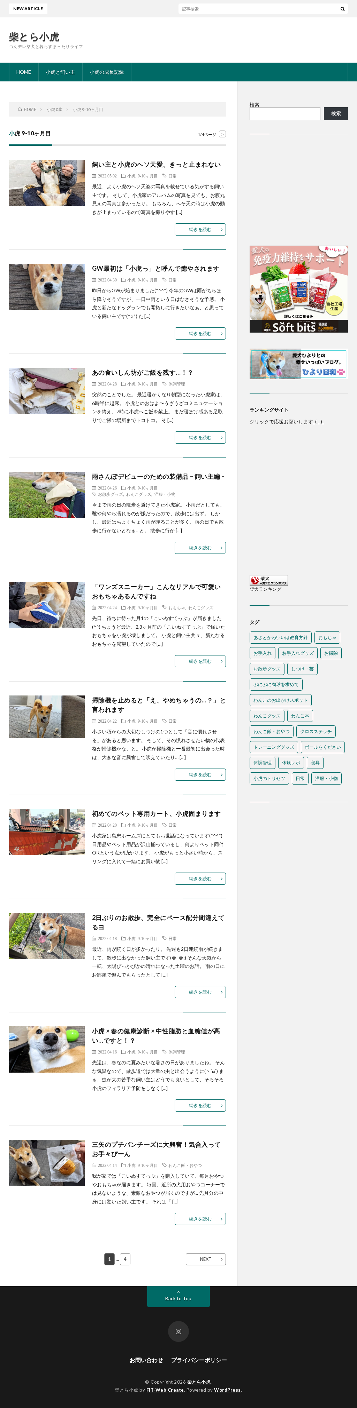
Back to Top (178, 1298)
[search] (342, 8)
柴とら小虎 (34, 36)
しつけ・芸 (302, 668)
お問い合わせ (146, 1360)
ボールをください (323, 747)
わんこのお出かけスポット (280, 700)
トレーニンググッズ (273, 747)
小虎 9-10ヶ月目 (142, 176)
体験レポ (291, 762)
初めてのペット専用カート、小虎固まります (156, 813)
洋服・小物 (164, 494)
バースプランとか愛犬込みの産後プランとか (203, 8)
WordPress (227, 1390)
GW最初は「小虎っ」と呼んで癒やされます (156, 268)
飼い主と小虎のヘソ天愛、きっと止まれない (156, 164)
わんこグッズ (138, 494)
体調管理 (176, 384)
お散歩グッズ (110, 494)
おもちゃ (176, 607)
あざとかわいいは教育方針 (280, 637)
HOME (23, 72)
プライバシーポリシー (199, 1360)
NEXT (206, 1259)
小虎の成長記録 (107, 72)
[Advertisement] (299, 191)
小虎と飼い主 (60, 72)
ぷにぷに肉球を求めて (276, 684)
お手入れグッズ (298, 653)
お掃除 (331, 653)
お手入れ (262, 653)
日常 (172, 176)
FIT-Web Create (165, 1390)
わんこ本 (300, 715)
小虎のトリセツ (269, 778)
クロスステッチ (316, 731)
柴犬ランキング (265, 589)
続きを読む (200, 229)
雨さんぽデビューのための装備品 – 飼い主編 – (158, 476)
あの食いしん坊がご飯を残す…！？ (143, 372)
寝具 (315, 762)
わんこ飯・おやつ (185, 1165)
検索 (254, 105)
